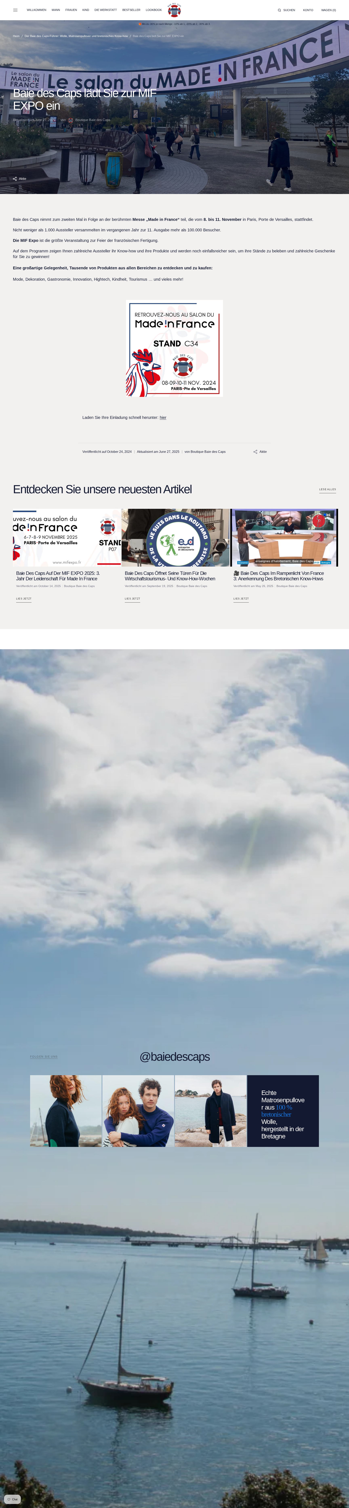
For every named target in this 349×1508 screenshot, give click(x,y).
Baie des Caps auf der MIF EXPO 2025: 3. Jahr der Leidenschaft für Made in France (58, 575)
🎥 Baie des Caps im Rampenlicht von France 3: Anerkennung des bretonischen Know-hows (278, 575)
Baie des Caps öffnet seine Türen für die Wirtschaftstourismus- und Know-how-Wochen (170, 575)
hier (163, 417)
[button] (286, 10)
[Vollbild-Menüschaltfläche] (15, 10)
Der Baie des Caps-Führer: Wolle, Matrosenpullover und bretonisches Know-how (76, 36)
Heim (16, 36)
